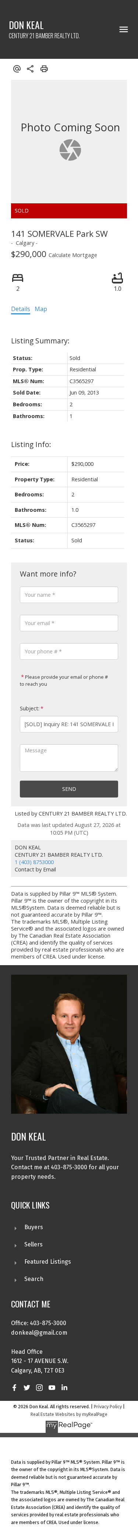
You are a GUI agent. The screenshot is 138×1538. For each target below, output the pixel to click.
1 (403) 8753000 (34, 862)
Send (69, 788)
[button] (14, 1387)
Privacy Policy (108, 1406)
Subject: (29, 708)
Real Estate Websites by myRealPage (69, 1414)
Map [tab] (41, 309)
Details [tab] (20, 309)
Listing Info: (31, 444)
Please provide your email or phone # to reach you (64, 681)
